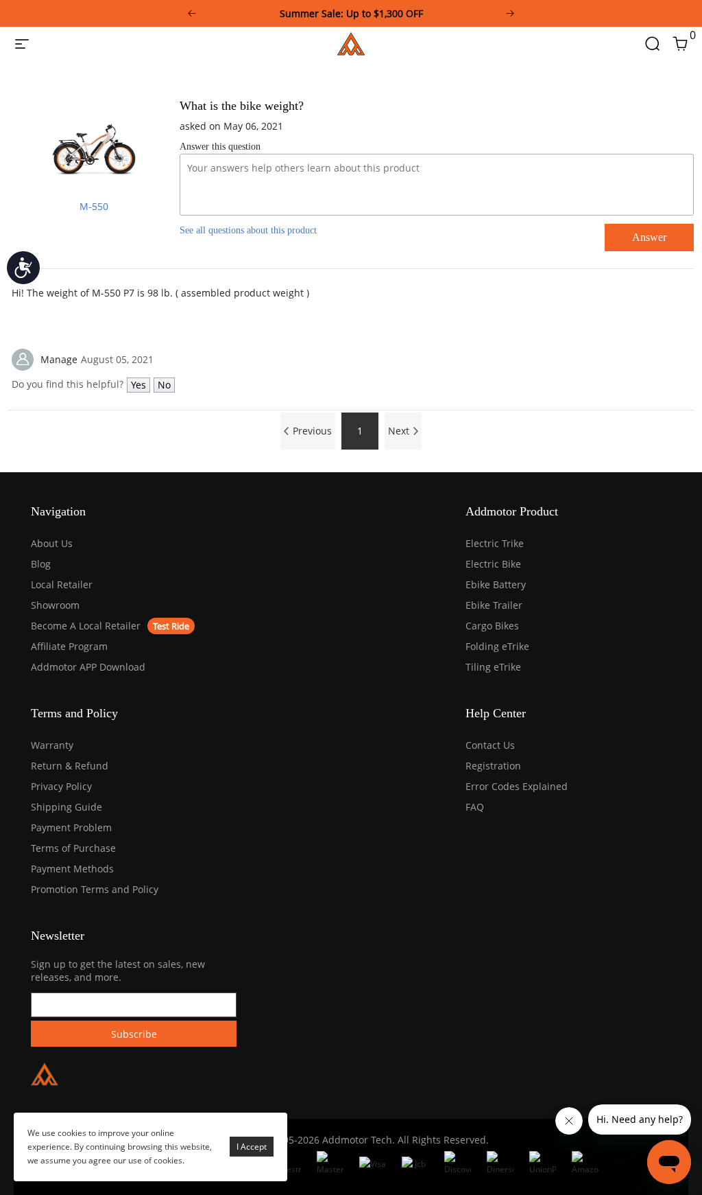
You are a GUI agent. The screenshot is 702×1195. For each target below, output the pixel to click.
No (164, 384)
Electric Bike (493, 563)
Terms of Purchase (73, 848)
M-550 (94, 206)
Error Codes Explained (516, 786)
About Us (52, 543)
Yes (138, 384)
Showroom (55, 605)
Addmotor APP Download (88, 666)
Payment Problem (71, 827)
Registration (493, 765)
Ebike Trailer (493, 605)
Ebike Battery (495, 584)
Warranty (52, 745)
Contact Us (490, 745)
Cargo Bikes (492, 625)
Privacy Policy (61, 786)
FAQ (474, 806)
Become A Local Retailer (86, 625)
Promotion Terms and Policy (94, 889)
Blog (41, 563)
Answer (649, 237)
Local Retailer (62, 584)
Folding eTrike (497, 646)
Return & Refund (69, 765)
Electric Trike (494, 543)
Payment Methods (72, 868)
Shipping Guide (66, 806)
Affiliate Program (69, 646)
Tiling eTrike (493, 666)
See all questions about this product (248, 230)
